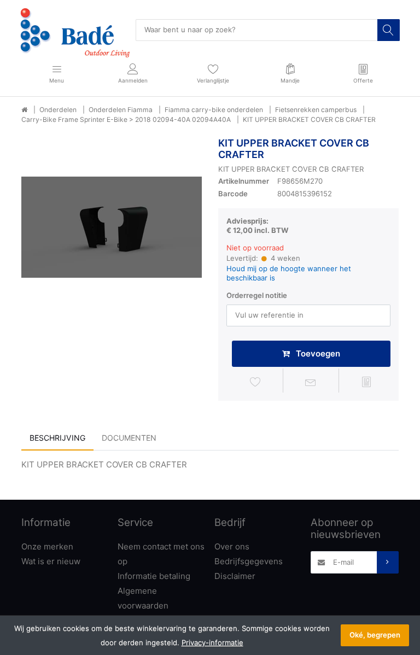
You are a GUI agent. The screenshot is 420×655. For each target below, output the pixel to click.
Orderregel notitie (256, 295)
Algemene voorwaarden (143, 598)
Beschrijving (57, 437)
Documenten (129, 437)
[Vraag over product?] (311, 382)
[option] (111, 227)
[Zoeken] (388, 30)
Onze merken (47, 546)
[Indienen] (388, 562)
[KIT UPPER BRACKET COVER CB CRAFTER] (111, 227)
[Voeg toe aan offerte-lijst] (366, 382)
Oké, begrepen (374, 634)
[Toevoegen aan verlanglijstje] (255, 382)
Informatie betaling (154, 576)
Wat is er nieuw (50, 561)
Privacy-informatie (212, 642)
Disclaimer (234, 576)
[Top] (24, 110)
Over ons (231, 546)
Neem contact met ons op (161, 553)
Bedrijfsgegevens (248, 561)
